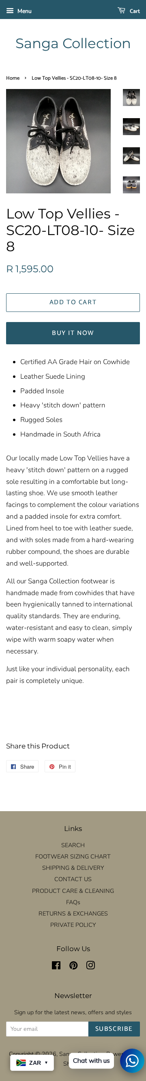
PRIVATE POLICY (73, 925)
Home (12, 78)
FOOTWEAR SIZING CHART (73, 856)
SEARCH (73, 845)
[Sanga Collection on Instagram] (90, 967)
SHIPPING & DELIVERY (73, 868)
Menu (24, 11)
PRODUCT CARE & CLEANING (73, 891)
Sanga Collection (73, 43)
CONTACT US (73, 879)
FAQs (73, 902)
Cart (134, 11)
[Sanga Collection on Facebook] (56, 967)
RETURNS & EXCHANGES (73, 913)
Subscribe (114, 1029)
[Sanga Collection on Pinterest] (73, 967)
